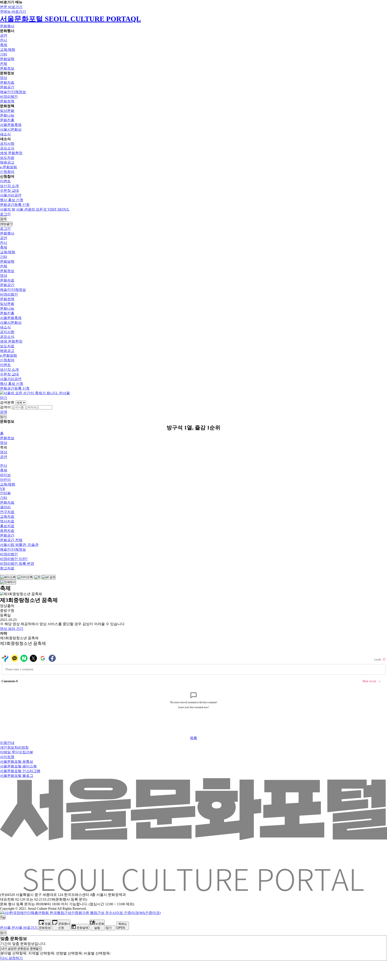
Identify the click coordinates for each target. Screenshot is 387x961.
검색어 (5, 407)
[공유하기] (0, 573)
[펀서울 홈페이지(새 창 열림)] (35, 393)
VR (2, 489)
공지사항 (7, 143)
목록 (193, 738)
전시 (3, 40)
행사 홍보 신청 (11, 200)
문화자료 (7, 82)
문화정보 (7, 68)
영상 (3, 78)
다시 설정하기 (11, 958)
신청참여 (7, 172)
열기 (21, 948)
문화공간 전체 (11, 540)
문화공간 (7, 87)
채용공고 (7, 162)
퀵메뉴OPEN (122, 925)
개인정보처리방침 (14, 747)
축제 (3, 45)
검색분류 (7, 402)
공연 (3, 35)
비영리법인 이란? (14, 559)
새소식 (5, 134)
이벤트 (5, 181)
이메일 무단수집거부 (16, 752)
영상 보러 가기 (11, 629)
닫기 (3, 398)
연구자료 (7, 512)
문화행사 (7, 26)
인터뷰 (5, 493)
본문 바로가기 (11, 7)
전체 (3, 64)
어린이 (5, 480)
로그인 (5, 214)
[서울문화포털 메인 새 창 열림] (193, 889)
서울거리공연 (11, 195)
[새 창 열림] (80, 913)
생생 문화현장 (11, 153)
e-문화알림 (8, 167)
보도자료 (7, 158)
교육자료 (7, 516)
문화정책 (7, 101)
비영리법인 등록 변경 (17, 563)
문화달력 (7, 59)
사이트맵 (7, 757)
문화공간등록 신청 (15, 205)
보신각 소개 (9, 186)
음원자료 (7, 531)
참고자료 (7, 568)
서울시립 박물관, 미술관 (19, 545)
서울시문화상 (11, 129)
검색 (3, 412)
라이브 (5, 475)
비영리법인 (9, 96)
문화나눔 (7, 115)
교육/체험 (7, 49)
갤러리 (5, 507)
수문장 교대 (9, 190)
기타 (3, 54)
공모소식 (7, 148)
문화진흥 (7, 120)
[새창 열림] (8, 577)
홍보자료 (7, 526)
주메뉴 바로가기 (13, 11)
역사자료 (7, 521)
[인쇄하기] (8, 582)
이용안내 (7, 743)
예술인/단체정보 (13, 92)
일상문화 (7, 111)
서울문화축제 (11, 125)
